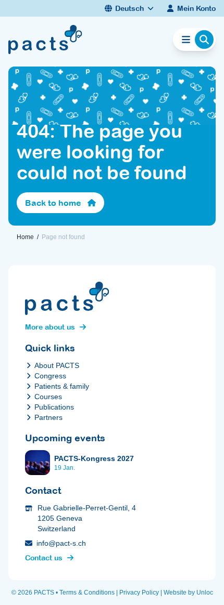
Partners (48, 417)
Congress (50, 376)
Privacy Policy (139, 592)
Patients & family (61, 386)
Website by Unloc (188, 592)
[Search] (204, 39)
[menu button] (186, 39)
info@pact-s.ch (61, 543)
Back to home (53, 202)
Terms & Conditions (87, 592)
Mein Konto (196, 8)
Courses (48, 396)
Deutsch (129, 8)
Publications (54, 407)
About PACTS (56, 365)
